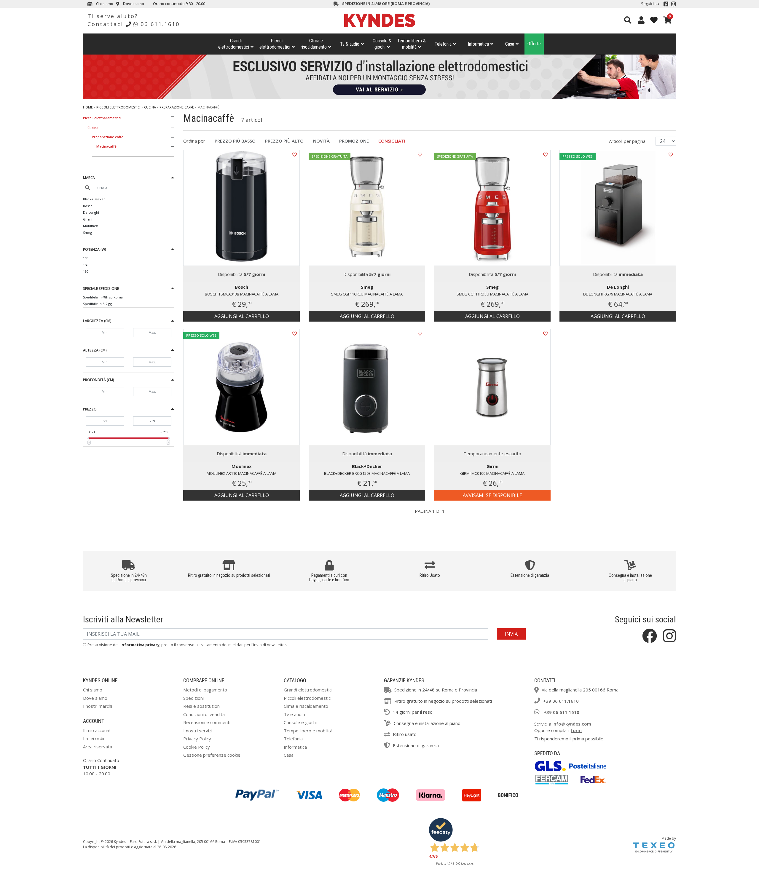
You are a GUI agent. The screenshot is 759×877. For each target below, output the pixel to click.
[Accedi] (641, 20)
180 (85, 271)
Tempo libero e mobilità (308, 731)
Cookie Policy (196, 747)
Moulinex (90, 225)
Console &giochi (382, 44)
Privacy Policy (197, 739)
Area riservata (97, 747)
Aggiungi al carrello (241, 316)
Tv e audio (294, 714)
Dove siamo (133, 3)
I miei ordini (94, 738)
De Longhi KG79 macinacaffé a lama (617, 294)
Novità (321, 141)
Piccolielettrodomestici (274, 44)
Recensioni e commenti (206, 722)
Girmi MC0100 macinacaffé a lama (492, 473)
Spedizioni (193, 698)
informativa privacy (140, 644)
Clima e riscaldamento (306, 706)
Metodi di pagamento (205, 690)
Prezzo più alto (284, 141)
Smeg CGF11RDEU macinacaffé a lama (492, 294)
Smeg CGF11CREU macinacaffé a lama (367, 294)
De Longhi (91, 212)
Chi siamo (104, 3)
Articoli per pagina (628, 141)
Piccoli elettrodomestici (118, 107)
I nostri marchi (97, 706)
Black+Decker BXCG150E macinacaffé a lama (367, 473)
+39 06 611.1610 (561, 701)
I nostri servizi (197, 731)
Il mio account (97, 730)
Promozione (354, 141)
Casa (509, 44)
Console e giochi (300, 722)
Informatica (478, 44)
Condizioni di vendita (204, 714)
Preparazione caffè (177, 107)
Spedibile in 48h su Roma (103, 297)
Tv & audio (349, 44)
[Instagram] (673, 4)
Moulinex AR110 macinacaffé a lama (241, 473)
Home (88, 107)
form (576, 730)
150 (85, 265)
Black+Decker (94, 199)
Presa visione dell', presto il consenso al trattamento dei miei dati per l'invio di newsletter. (187, 644)
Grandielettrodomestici (233, 44)
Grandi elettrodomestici (308, 690)
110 (85, 258)
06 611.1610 (160, 24)
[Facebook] (666, 4)
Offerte (534, 44)
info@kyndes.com (571, 724)
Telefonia (443, 44)
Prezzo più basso (235, 141)
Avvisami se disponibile (492, 495)
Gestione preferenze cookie (211, 755)
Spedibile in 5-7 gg (97, 303)
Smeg (87, 232)
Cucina (150, 107)
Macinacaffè (106, 146)
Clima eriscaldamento (314, 44)
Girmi (87, 219)
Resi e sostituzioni (202, 706)
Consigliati (391, 141)
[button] (128, 178)
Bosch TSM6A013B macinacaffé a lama (241, 294)
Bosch (88, 206)
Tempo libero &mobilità (411, 44)
